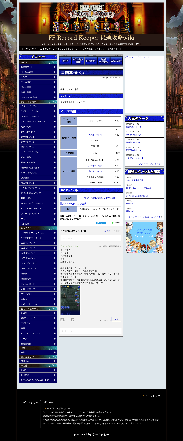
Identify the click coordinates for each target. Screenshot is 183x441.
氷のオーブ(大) (95, 171)
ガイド (65, 61)
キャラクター (91, 61)
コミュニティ (116, 61)
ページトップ (152, 396)
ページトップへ (131, 259)
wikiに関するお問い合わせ (58, 408)
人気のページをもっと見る (149, 164)
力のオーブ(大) (95, 166)
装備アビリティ (103, 61)
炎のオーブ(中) (95, 135)
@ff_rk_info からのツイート (137, 57)
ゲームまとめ (101, 434)
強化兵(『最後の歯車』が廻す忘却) (99, 198)
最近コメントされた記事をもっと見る (144, 217)
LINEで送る (116, 223)
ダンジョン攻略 (78, 61)
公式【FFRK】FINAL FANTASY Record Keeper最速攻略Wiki (91, 38)
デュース (95, 129)
